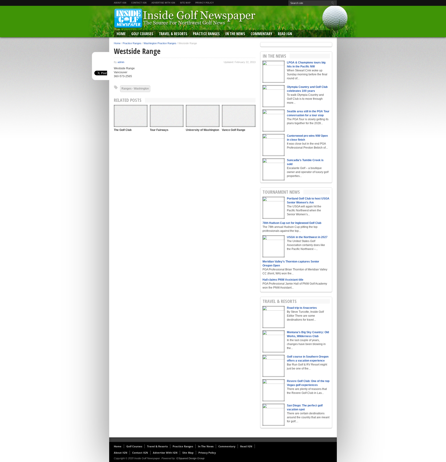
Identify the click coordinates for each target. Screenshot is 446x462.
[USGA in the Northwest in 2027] (273, 246)
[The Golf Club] (131, 116)
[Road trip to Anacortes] (273, 317)
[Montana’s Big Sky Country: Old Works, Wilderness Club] (273, 341)
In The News (235, 33)
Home (121, 33)
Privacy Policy (204, 3)
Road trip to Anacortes (302, 307)
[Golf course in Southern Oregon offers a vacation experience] (273, 366)
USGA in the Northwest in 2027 (307, 237)
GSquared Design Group (190, 458)
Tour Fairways (159, 130)
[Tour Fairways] (167, 116)
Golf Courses (142, 33)
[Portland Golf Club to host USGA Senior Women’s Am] (273, 208)
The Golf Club (122, 130)
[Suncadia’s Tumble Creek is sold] (273, 169)
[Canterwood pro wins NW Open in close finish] (273, 145)
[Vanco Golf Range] (239, 116)
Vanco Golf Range (233, 130)
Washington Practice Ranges (160, 43)
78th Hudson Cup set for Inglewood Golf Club (291, 223)
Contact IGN (139, 3)
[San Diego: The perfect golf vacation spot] (273, 415)
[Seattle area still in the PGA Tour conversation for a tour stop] (273, 121)
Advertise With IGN (163, 3)
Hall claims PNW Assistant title (282, 279)
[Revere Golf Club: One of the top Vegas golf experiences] (273, 390)
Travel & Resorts (173, 33)
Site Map (185, 3)
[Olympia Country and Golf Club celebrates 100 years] (273, 96)
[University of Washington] (203, 116)
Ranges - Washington (135, 88)
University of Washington (202, 130)
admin (121, 62)
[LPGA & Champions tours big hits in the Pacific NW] (273, 72)
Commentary (261, 33)
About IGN (120, 3)
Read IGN (285, 33)
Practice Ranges (206, 33)
